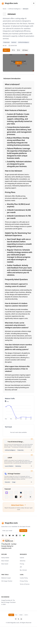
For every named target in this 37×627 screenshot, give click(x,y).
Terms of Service (24, 584)
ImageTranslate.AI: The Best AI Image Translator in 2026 (8, 602)
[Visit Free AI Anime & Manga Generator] (31, 450)
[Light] (16, 619)
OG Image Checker (6, 581)
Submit (22, 557)
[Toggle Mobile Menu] (34, 3)
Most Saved (4, 564)
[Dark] (18, 619)
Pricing (22, 564)
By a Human (23, 570)
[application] (18, 412)
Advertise (22, 561)
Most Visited (5, 561)
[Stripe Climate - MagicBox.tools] (23, 535)
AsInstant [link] (25, 9)
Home (4, 9)
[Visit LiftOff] (31, 466)
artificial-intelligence (14, 9)
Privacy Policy (24, 581)
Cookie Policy (24, 578)
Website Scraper (6, 578)
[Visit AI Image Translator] (31, 482)
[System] (21, 619)
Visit (5, 50)
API (21, 567)
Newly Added (5, 557)
